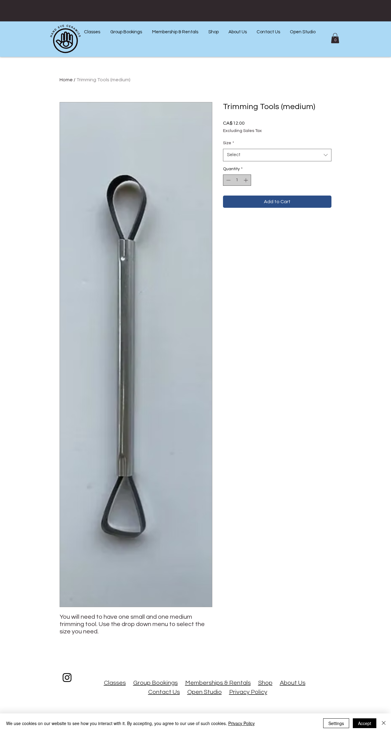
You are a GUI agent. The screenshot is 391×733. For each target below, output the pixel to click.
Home (66, 79)
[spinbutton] (237, 180)
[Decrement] (228, 180)
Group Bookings (155, 683)
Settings (336, 723)
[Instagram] (67, 678)
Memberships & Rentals (218, 683)
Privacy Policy (248, 692)
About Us (292, 683)
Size (228, 143)
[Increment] (246, 180)
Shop (265, 683)
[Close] (383, 723)
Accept (364, 723)
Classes (115, 683)
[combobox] (277, 155)
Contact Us (164, 692)
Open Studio (204, 692)
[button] (92, 32)
